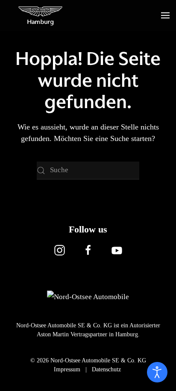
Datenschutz (106, 369)
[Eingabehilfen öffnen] (157, 372)
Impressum (67, 369)
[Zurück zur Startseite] (40, 15)
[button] (165, 15)
